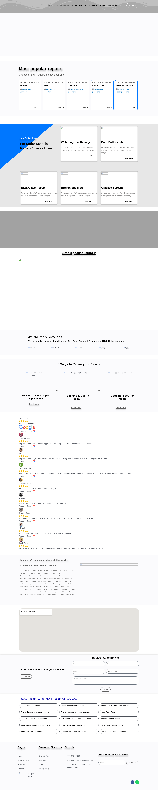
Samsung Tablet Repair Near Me (73, 731)
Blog (94, 5)
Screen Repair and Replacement (73, 725)
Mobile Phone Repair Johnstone (113, 731)
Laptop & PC (98, 85)
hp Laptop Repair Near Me (111, 718)
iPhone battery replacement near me (115, 705)
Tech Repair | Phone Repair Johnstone (76, 718)
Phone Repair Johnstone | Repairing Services (48, 699)
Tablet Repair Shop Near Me (112, 725)
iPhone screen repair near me (72, 705)
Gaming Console (124, 85)
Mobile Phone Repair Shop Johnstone (35, 725)
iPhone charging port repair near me (35, 712)
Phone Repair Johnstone (58, 5)
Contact (102, 5)
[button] (35, 404)
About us (112, 5)
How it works (34, 404)
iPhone (23, 85)
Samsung (72, 85)
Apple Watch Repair (108, 712)
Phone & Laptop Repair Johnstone (34, 718)
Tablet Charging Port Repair (31, 731)
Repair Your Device (81, 5)
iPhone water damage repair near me (75, 712)
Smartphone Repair (79, 253)
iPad (46, 85)
